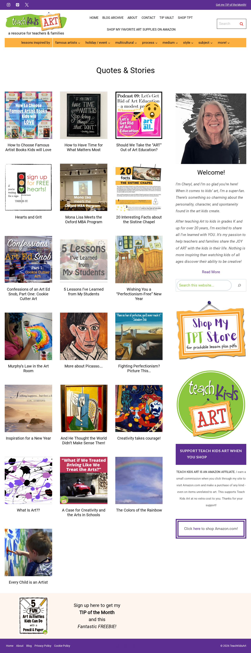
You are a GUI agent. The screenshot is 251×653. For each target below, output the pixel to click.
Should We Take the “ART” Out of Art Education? (139, 147)
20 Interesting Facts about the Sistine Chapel (139, 219)
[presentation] (28, 115)
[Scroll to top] (241, 637)
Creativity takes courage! (139, 438)
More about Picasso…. (84, 366)
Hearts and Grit (28, 217)
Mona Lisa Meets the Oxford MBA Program (83, 219)
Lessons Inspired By (35, 42)
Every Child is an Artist (28, 582)
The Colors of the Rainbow (139, 510)
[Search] (239, 285)
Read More (211, 272)
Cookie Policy (62, 645)
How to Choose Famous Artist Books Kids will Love (28, 147)
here (196, 528)
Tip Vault (166, 18)
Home (94, 18)
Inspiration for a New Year (28, 438)
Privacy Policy (43, 645)
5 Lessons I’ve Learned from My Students (84, 291)
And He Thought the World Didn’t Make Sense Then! (84, 440)
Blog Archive (113, 18)
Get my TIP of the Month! (231, 4)
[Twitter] (27, 4)
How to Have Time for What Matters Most (84, 147)
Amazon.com (221, 457)
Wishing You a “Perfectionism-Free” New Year (139, 294)
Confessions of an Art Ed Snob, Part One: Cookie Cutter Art (28, 294)
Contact (149, 18)
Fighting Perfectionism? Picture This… (139, 368)
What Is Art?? (28, 510)
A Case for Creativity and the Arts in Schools (83, 512)
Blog (29, 645)
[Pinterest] (17, 4)
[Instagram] (8, 4)
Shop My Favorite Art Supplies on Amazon (141, 29)
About (132, 18)
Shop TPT (185, 18)
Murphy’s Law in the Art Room (28, 368)
